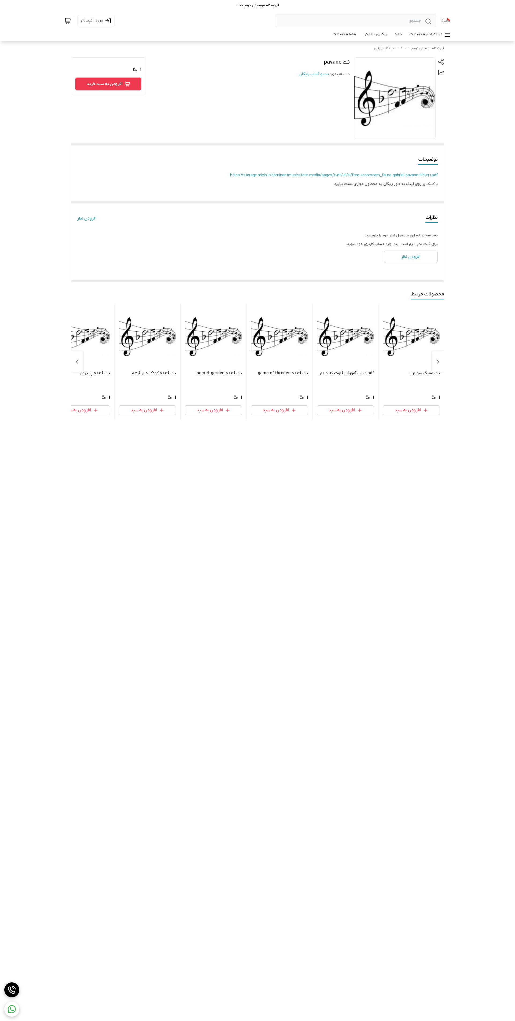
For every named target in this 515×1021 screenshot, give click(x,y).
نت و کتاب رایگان (386, 48)
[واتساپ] (11, 1009)
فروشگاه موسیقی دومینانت (424, 48)
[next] (77, 361)
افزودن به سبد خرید (105, 84)
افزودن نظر (86, 218)
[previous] (438, 361)
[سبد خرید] (67, 20)
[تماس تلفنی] (11, 989)
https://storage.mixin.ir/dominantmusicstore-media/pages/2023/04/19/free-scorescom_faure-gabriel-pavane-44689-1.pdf (334, 175)
